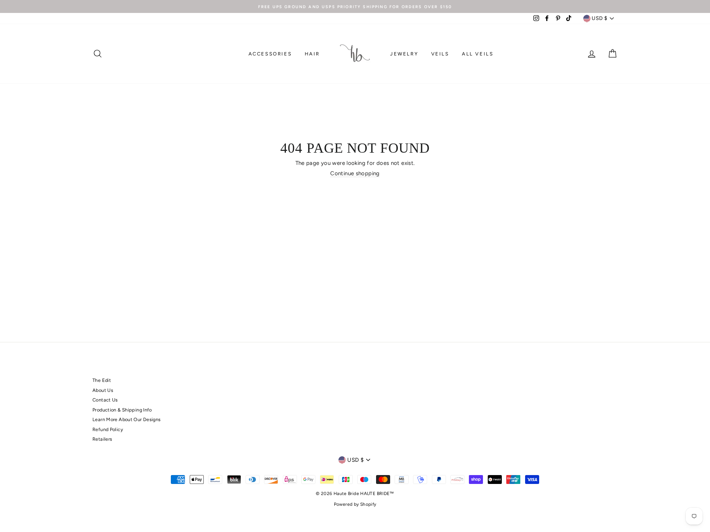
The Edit (101, 380)
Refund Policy (107, 429)
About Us (102, 390)
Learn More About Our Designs (126, 419)
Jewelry (404, 54)
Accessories (270, 54)
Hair (312, 54)
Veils (440, 54)
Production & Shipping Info (122, 410)
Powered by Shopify (355, 504)
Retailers (102, 439)
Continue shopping (354, 173)
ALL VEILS (477, 54)
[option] (355, 6)
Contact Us (105, 400)
